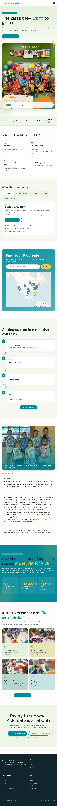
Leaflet (36, 306)
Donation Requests (6, 791)
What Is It (32, 762)
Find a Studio (33, 783)
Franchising (33, 791)
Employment (33, 788)
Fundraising (4, 793)
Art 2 (31, 767)
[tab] (7, 193)
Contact (32, 785)
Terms (53, 800)
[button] (28, 291)
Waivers (4, 785)
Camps (3, 777)
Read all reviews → (33, 473)
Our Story (32, 777)
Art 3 (31, 770)
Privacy (41, 800)
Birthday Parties (6, 780)
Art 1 (31, 764)
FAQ (31, 780)
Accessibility (48, 800)
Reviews (4, 783)
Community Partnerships (8, 788)
